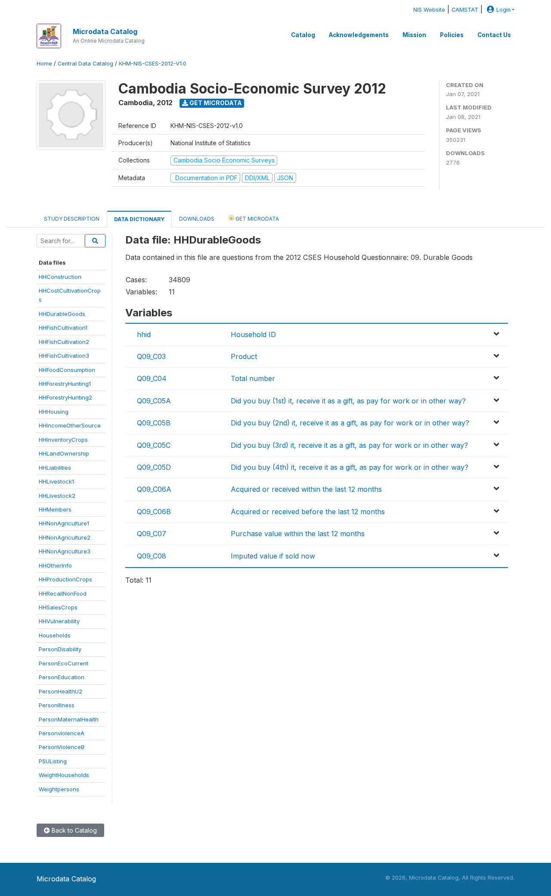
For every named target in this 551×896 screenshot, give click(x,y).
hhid (144, 334)
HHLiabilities (55, 467)
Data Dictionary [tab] (139, 219)
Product (244, 356)
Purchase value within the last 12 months (298, 533)
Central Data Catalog (85, 63)
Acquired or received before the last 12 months (308, 511)
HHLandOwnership (64, 453)
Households (55, 635)
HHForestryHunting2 (65, 397)
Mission (414, 34)
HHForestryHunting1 (65, 383)
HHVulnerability (59, 621)
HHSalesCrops (58, 607)
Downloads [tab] (196, 218)
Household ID (253, 334)
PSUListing (53, 761)
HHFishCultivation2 (64, 341)
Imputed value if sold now (273, 556)
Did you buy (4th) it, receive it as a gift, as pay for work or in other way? (349, 467)
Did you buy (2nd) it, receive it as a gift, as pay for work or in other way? (350, 422)
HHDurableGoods (62, 313)
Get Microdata (215, 102)
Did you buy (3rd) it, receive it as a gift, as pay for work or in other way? (349, 445)
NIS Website (429, 9)
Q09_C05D (154, 467)
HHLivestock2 (57, 495)
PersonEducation (61, 677)
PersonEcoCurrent (63, 663)
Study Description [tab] (71, 218)
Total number (253, 378)
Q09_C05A (154, 400)
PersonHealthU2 (60, 691)
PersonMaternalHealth (69, 719)
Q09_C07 (151, 533)
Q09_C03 (151, 356)
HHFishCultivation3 (64, 355)
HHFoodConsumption (67, 369)
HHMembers (55, 509)
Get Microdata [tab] (256, 218)
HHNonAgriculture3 (64, 551)
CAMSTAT (465, 9)
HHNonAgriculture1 (64, 523)
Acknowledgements (359, 34)
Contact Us (494, 34)
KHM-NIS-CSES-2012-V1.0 (152, 63)
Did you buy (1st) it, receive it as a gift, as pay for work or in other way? (348, 400)
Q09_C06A (154, 489)
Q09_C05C (153, 445)
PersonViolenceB (61, 746)
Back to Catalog (73, 830)
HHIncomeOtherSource (70, 425)
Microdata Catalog (105, 31)
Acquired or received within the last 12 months (306, 489)
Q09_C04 (152, 378)
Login (503, 9)
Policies (452, 34)
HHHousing (53, 411)
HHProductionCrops (65, 579)
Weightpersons (59, 789)
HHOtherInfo (55, 565)
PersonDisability (60, 649)
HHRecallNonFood (63, 593)
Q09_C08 (151, 556)
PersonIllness (56, 705)
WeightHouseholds (64, 774)
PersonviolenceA (61, 733)
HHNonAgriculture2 (64, 537)
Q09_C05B (153, 422)
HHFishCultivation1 (63, 327)
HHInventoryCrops (63, 439)
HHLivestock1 (56, 481)
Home (44, 63)
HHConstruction (60, 276)
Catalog (303, 34)
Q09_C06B (154, 511)
